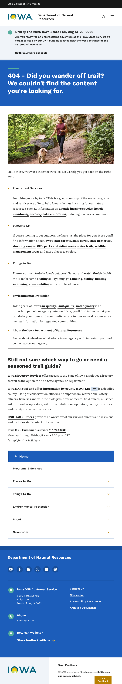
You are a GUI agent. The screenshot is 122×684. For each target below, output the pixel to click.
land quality (66, 306)
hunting (100, 279)
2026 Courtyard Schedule (31, 52)
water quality (85, 306)
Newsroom (77, 595)
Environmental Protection (31, 296)
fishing (89, 279)
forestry (36, 214)
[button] (103, 680)
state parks (80, 241)
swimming (20, 284)
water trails (85, 246)
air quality (48, 306)
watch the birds (95, 273)
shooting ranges (24, 246)
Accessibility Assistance (85, 601)
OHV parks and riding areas (56, 246)
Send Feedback (67, 665)
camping (76, 279)
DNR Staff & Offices (21, 417)
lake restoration (54, 214)
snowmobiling (39, 284)
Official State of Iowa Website (24, 4)
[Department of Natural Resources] (20, 17)
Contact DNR (78, 588)
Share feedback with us (33, 640)
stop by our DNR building (43, 40)
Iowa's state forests (57, 241)
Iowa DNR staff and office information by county (52, 389)
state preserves (100, 241)
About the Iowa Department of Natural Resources (47, 330)
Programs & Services (27, 188)
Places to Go (21, 226)
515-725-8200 (57, 430)
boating (42, 279)
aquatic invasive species (76, 209)
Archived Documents (83, 607)
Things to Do (22, 263)
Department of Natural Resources (55, 17)
